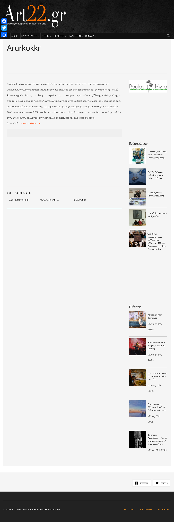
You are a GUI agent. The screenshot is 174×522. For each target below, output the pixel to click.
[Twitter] (4, 27)
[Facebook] (4, 21)
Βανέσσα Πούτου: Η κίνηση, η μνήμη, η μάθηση (156, 345)
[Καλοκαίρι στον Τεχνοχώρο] (137, 319)
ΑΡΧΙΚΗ (15, 36)
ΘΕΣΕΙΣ (45, 36)
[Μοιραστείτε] (4, 34)
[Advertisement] (46, 58)
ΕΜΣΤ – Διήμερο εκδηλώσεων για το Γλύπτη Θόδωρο (156, 175)
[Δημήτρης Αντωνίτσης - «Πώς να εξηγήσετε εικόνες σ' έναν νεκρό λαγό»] (137, 439)
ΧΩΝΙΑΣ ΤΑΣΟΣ (79, 199)
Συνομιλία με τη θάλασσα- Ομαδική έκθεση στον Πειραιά (157, 407)
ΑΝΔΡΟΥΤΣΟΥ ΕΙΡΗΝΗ (19, 199)
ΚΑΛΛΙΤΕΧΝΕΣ (76, 36)
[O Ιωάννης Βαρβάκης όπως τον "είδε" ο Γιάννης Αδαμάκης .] (137, 155)
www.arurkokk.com (31, 123)
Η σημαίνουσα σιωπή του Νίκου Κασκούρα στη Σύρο (157, 376)
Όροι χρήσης (163, 509)
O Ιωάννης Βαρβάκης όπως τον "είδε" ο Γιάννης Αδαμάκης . (157, 154)
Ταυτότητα (129, 509)
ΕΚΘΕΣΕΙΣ (59, 36)
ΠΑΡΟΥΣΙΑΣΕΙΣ (29, 36)
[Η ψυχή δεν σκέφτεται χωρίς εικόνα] (137, 217)
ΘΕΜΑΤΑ (89, 36)
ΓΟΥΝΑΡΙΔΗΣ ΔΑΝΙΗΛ (49, 199)
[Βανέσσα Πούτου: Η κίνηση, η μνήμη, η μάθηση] (137, 346)
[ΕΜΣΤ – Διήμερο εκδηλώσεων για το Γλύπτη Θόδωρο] (137, 176)
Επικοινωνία (146, 509)
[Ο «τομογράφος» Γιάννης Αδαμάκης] (137, 196)
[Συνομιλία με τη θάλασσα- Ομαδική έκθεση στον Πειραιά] (137, 408)
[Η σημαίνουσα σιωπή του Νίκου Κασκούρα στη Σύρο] (137, 377)
